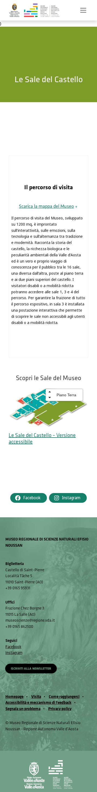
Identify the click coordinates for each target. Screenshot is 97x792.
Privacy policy (59, 708)
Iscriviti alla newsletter (31, 668)
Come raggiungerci (64, 696)
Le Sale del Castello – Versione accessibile (42, 438)
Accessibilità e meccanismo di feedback (38, 702)
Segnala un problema (22, 708)
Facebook (13, 646)
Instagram (13, 652)
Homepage (14, 696)
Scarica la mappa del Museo (46, 206)
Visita (36, 696)
